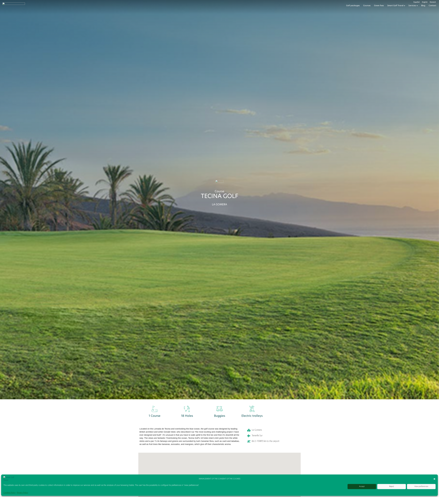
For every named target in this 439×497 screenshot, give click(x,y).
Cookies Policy (9, 493)
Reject (391, 486)
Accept (362, 486)
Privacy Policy (22, 493)
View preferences (421, 486)
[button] (434, 479)
